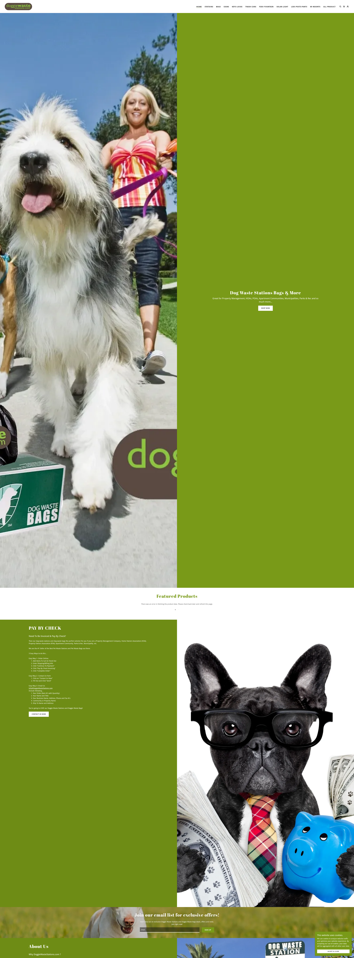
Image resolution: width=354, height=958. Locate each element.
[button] (348, 6)
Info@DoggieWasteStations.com (41, 688)
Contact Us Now (39, 714)
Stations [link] (209, 7)
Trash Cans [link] (250, 7)
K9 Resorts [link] (315, 7)
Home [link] (199, 7)
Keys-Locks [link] (237, 7)
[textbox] (169, 929)
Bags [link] (218, 7)
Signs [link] (226, 7)
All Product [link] (329, 7)
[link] (18, 6)
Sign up (208, 930)
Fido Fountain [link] (266, 7)
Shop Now (265, 308)
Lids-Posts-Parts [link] (299, 7)
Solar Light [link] (282, 7)
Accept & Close (333, 951)
